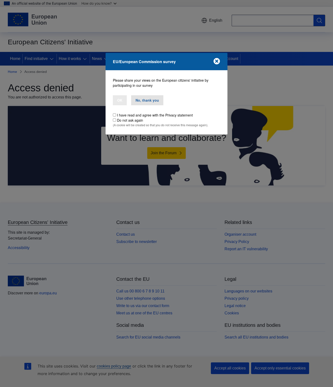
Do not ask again (130, 120)
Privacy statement (179, 115)
